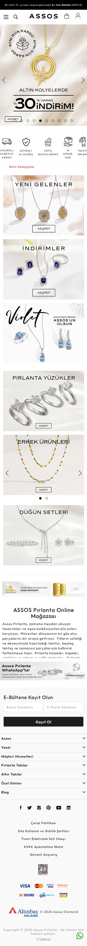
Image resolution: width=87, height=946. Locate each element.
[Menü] (6, 17)
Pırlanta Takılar (14, 765)
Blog (5, 792)
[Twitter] (29, 808)
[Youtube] (58, 808)
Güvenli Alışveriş (43, 854)
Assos (6, 738)
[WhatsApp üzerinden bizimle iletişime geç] (79, 935)
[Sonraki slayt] (83, 80)
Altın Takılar (11, 774)
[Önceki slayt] (4, 80)
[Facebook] (21, 808)
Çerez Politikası (43, 823)
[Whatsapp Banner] (43, 671)
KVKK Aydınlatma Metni (43, 847)
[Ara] (16, 17)
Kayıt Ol (43, 721)
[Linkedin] (69, 808)
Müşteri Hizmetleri (17, 756)
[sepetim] (66, 16)
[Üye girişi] (77, 15)
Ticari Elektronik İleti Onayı (43, 839)
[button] (15, 120)
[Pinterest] (48, 808)
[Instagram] (39, 808)
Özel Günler (11, 783)
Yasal (5, 747)
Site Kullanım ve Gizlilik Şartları (43, 831)
